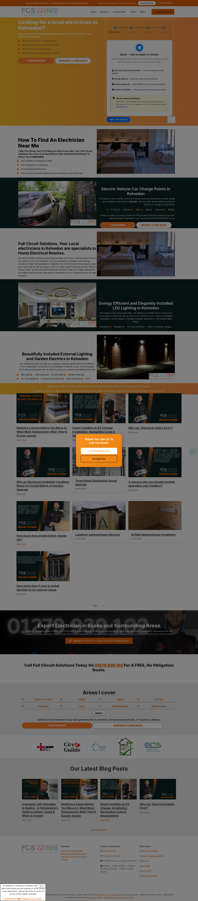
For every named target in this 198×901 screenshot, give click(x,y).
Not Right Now (99, 459)
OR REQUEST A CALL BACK (30, 899)
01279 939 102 (11, 899)
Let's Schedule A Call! (99, 451)
